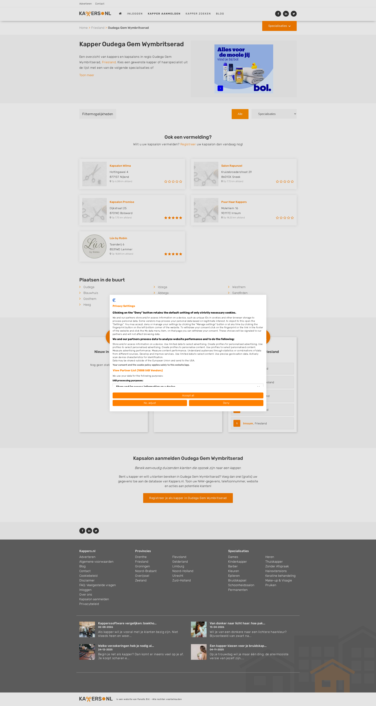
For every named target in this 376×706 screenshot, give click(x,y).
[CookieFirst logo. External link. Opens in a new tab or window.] (114, 300)
